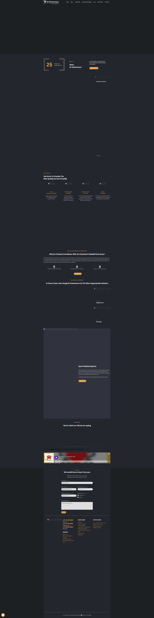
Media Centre (100, 2)
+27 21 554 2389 (68, 520)
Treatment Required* (67, 493)
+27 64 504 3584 (68, 527)
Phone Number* (82, 487)
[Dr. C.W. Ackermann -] (51, 2)
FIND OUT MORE (93, 68)
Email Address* (66, 487)
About (72, 2)
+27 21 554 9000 (68, 523)
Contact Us (107, 2)
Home (67, 2)
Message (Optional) (65, 500)
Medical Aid (81, 495)
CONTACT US (81, 380)
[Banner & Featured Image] (50, 88)
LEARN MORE (77, 273)
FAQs (95, 2)
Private (80, 497)
